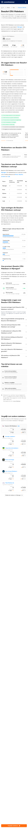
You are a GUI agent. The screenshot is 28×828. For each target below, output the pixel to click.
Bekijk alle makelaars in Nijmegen (13, 495)
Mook (16, 174)
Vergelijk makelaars (13, 825)
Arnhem (3, 176)
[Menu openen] (26, 2)
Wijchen (21, 174)
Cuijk (8, 176)
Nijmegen (19, 27)
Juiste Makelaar (16, 401)
